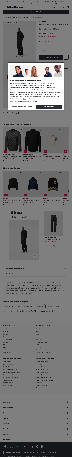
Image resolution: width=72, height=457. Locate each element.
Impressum (34, 101)
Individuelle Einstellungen (22, 106)
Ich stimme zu (49, 106)
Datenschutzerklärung (24, 101)
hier (24, 99)
